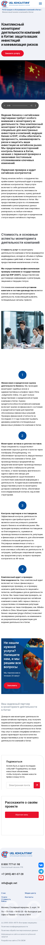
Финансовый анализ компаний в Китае (17, 12)
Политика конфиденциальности (14, 926)
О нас (3, 893)
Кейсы (3, 901)
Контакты (29, 897)
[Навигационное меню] (40, 4)
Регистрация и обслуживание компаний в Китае (21, 10)
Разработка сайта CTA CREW (13, 940)
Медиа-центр (30, 893)
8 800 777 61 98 (10, 864)
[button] (12, 53)
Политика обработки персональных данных (19, 930)
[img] (16, 854)
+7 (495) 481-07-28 (12, 874)
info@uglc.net (9, 883)
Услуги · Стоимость (6, 898)
